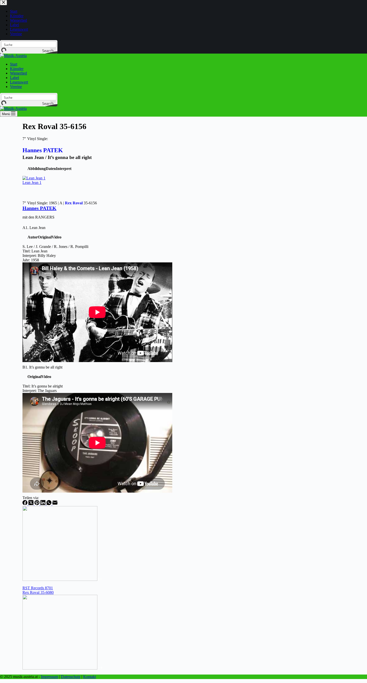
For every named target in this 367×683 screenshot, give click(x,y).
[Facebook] (25, 504)
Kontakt (89, 677)
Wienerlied (18, 73)
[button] (36, 168)
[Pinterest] (37, 504)
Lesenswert (19, 82)
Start (13, 64)
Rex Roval (74, 203)
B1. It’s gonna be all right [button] (42, 367)
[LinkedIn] (43, 504)
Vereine (16, 86)
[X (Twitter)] (31, 504)
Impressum (49, 677)
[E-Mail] (54, 504)
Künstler (16, 69)
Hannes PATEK (42, 150)
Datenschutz (70, 677)
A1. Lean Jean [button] (33, 228)
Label (14, 78)
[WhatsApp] (49, 504)
